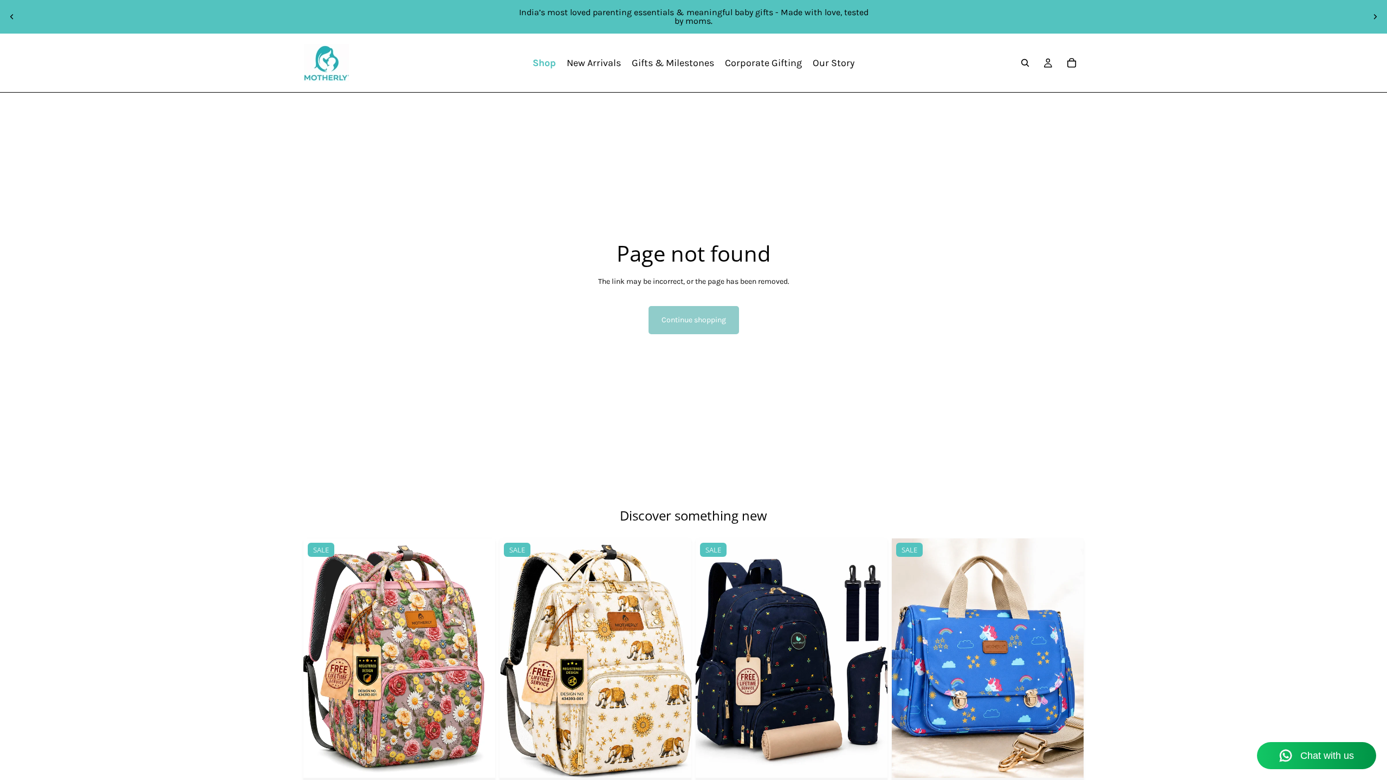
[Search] (1025, 63)
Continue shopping (694, 319)
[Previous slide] (12, 17)
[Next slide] (1375, 17)
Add (683, 761)
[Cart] (1072, 63)
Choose (487, 761)
